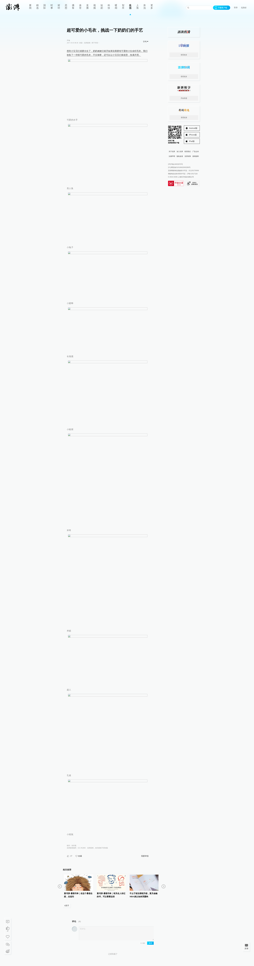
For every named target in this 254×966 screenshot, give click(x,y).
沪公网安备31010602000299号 (179, 167)
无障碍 (243, 8)
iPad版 (192, 141)
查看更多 (184, 55)
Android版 (193, 128)
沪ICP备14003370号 (175, 164)
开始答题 (184, 98)
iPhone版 (193, 135)
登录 (236, 7)
